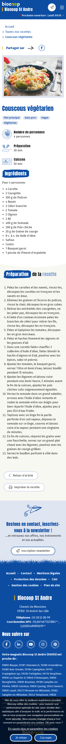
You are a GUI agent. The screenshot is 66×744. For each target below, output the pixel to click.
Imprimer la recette (27, 487)
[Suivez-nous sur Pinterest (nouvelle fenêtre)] (55, 644)
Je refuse (21, 737)
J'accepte (46, 737)
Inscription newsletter (35, 550)
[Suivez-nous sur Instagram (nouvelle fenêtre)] (43, 644)
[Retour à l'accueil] (11, 4)
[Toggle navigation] (62, 8)
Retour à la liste (23, 475)
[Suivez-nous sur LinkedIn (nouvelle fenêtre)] (18, 644)
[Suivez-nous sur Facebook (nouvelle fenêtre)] (6, 644)
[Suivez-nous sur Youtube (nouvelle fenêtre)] (30, 644)
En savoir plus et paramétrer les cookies (33, 728)
